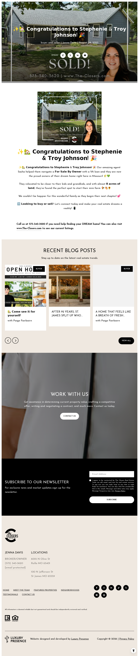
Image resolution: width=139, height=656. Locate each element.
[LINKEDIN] (111, 587)
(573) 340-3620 (14, 563)
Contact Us (28, 595)
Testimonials (10, 595)
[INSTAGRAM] (104, 587)
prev (8, 340)
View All (126, 341)
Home (6, 590)
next (15, 340)
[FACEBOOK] (96, 587)
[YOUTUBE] (96, 595)
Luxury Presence (80, 639)
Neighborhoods (70, 590)
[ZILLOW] (104, 595)
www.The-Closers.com (29, 228)
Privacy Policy (120, 491)
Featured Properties (45, 590)
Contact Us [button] (69, 416)
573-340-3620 (37, 224)
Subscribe (112, 500)
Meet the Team (21, 590)
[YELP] (126, 587)
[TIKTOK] (118, 587)
